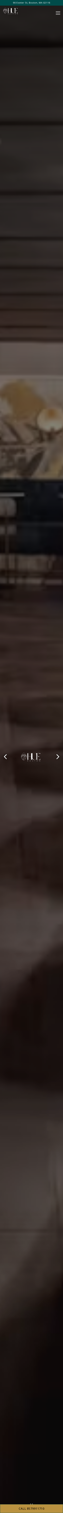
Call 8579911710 (31, 1509)
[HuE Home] (15, 10)
